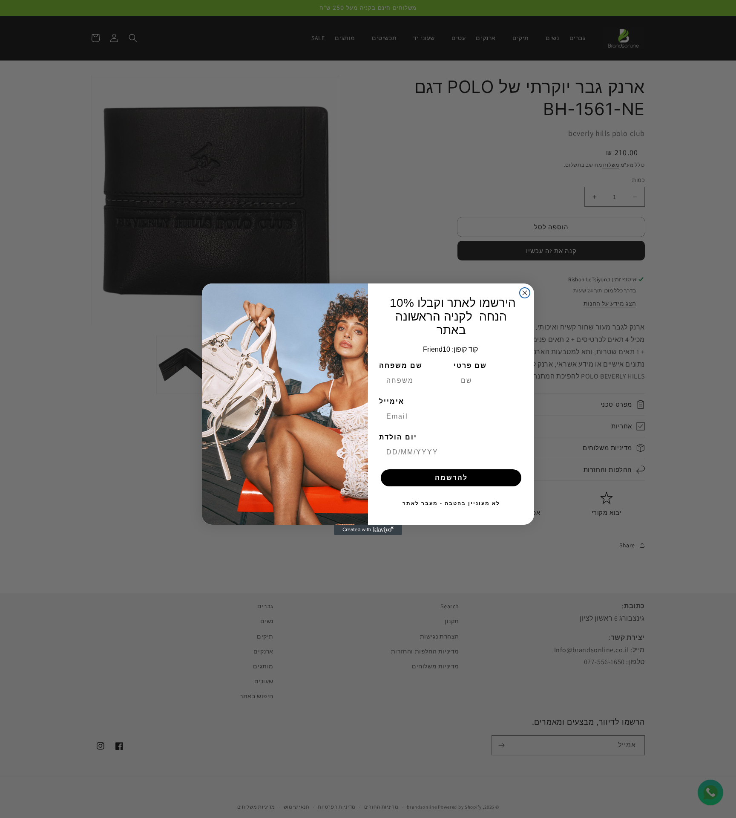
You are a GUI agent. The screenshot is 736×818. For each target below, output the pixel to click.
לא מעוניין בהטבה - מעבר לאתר (451, 503)
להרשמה (451, 477)
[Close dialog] (525, 293)
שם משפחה (401, 365)
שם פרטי (470, 365)
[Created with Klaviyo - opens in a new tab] (368, 530)
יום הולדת (398, 437)
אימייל (391, 401)
